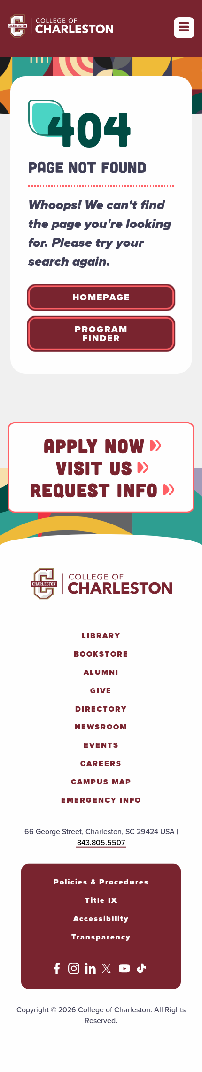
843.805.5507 (101, 842)
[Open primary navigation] (184, 27)
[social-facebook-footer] (56, 971)
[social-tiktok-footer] (141, 971)
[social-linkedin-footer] (90, 971)
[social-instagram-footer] (73, 971)
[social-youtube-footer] (124, 971)
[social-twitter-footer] (107, 971)
